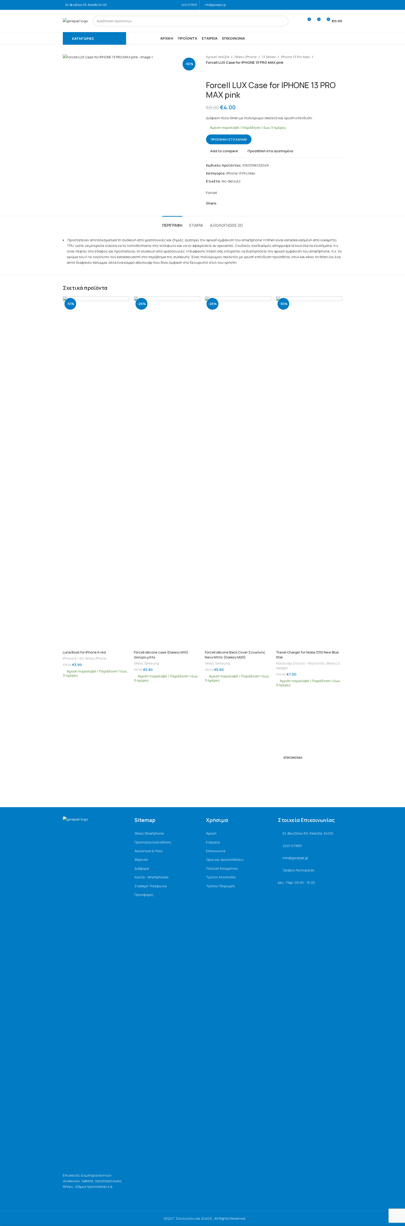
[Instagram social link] (339, 4)
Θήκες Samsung (146, 663)
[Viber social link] (241, 203)
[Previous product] (209, 73)
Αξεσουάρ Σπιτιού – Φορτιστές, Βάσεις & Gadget (308, 665)
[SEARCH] (283, 21)
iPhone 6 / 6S (73, 658)
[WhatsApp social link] (236, 203)
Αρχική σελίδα (217, 56)
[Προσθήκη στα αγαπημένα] (123, 301)
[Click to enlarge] (72, 50)
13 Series (269, 56)
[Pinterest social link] (230, 203)
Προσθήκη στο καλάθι (229, 139)
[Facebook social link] (333, 4)
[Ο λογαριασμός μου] (298, 21)
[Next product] (220, 73)
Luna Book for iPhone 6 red (84, 652)
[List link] (167, 833)
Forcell (211, 192)
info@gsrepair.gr (215, 5)
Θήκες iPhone (245, 56)
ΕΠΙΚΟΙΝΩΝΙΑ (293, 757)
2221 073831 (189, 5)
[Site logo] (75, 20)
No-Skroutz (231, 181)
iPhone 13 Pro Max (295, 56)
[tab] (172, 223)
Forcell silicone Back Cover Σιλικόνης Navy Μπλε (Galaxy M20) (235, 655)
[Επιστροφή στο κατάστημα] (214, 73)
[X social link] (225, 203)
